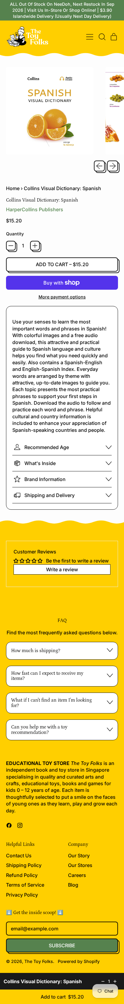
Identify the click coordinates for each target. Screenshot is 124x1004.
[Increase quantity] (115, 981)
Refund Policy (22, 875)
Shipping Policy (24, 865)
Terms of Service (25, 885)
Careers (77, 875)
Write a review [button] (62, 569)
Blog (73, 885)
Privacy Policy (22, 895)
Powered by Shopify (79, 961)
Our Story (79, 856)
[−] (11, 245)
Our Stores (80, 865)
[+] (35, 245)
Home (13, 188)
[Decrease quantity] (103, 981)
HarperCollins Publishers (34, 209)
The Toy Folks (38, 961)
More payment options (62, 296)
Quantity (15, 233)
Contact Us (19, 856)
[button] (102, 37)
